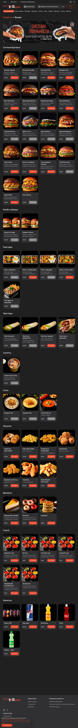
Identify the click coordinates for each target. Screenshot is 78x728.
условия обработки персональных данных (12, 719)
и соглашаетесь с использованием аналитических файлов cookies (16, 721)
